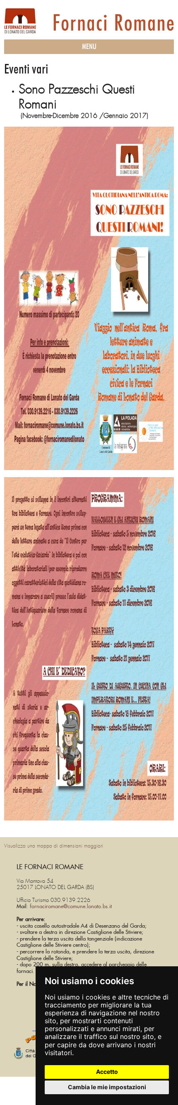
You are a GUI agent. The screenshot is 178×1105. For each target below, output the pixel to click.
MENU (89, 47)
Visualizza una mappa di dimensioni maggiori (53, 846)
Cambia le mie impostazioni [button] (107, 1086)
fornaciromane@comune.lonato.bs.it (71, 906)
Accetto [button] (107, 1071)
